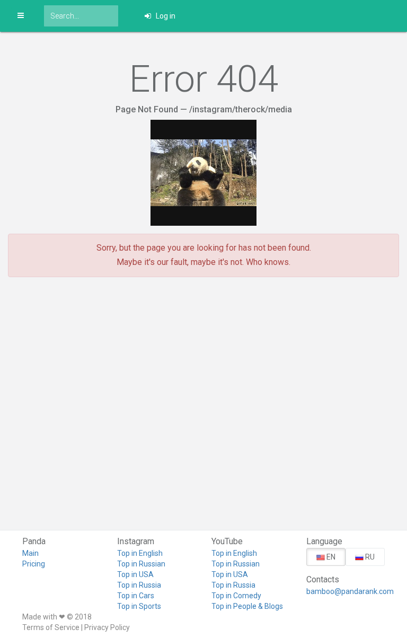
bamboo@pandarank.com (345, 591)
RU (369, 557)
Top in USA (135, 574)
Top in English (140, 553)
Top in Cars (135, 595)
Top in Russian (141, 564)
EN (330, 557)
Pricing (33, 564)
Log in (164, 16)
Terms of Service (50, 627)
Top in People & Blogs (247, 606)
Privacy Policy (107, 627)
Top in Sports (139, 606)
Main (30, 553)
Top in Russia (139, 585)
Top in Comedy (236, 595)
